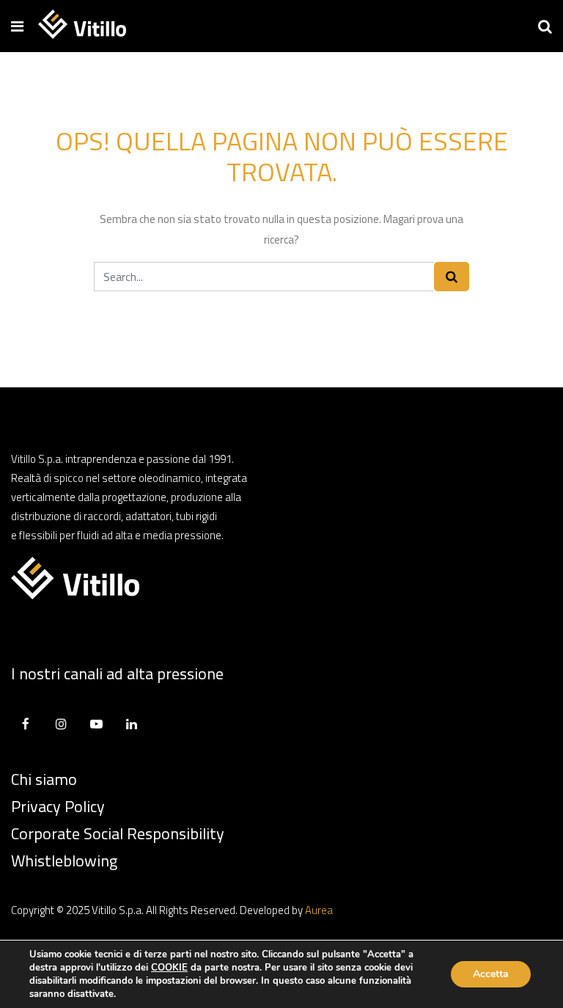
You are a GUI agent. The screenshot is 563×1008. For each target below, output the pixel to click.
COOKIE (169, 967)
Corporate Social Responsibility (117, 833)
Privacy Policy (58, 806)
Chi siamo (44, 779)
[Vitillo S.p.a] (82, 25)
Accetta (491, 974)
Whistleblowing (64, 860)
